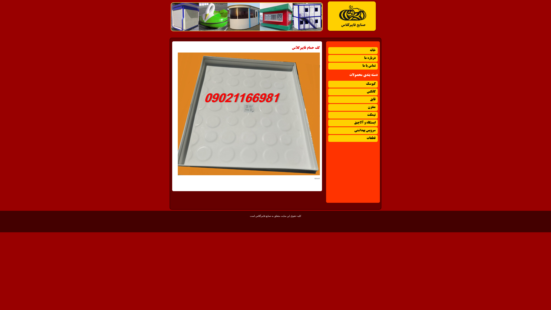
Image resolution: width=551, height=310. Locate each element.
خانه (373, 50)
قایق (373, 99)
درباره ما (370, 58)
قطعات (371, 138)
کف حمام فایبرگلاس (306, 48)
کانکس (371, 92)
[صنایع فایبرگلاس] (352, 31)
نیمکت (371, 115)
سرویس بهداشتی (365, 130)
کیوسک (371, 84)
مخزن (372, 107)
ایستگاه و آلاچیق (365, 123)
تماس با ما (369, 66)
